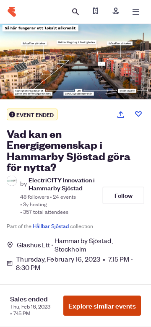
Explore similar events (102, 305)
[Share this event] (120, 114)
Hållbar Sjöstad (51, 226)
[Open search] (75, 12)
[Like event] (138, 114)
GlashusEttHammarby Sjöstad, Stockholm (65, 244)
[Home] (12, 12)
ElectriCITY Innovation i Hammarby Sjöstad (62, 184)
